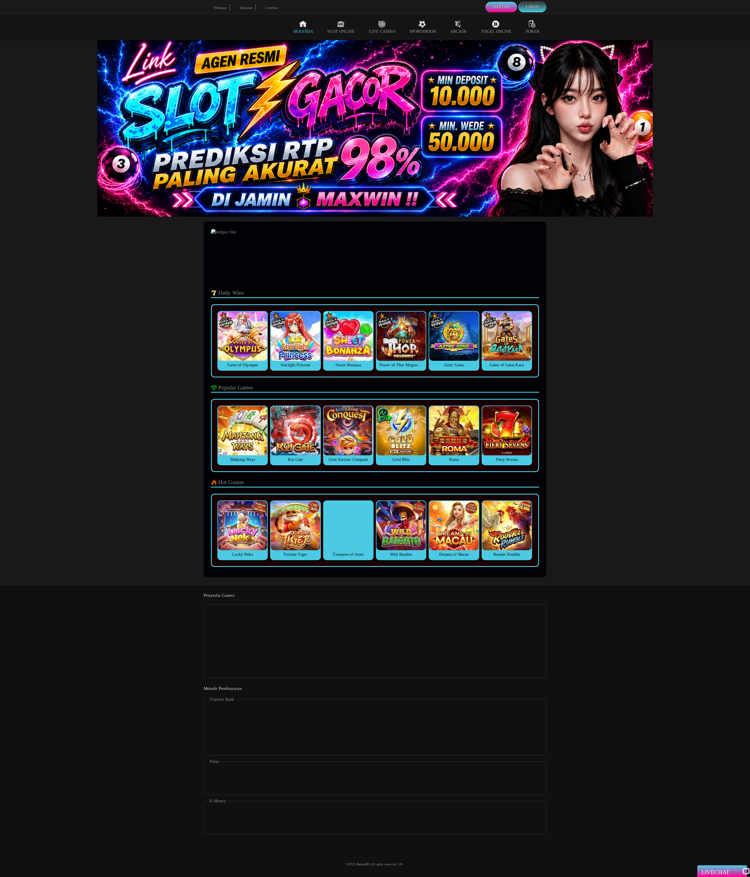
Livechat (271, 7)
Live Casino (382, 31)
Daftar (501, 7)
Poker (533, 31)
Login (532, 7)
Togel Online (496, 31)
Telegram (246, 7)
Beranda (303, 31)
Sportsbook (423, 31)
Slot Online (341, 31)
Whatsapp (219, 7)
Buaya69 (363, 864)
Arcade (458, 31)
